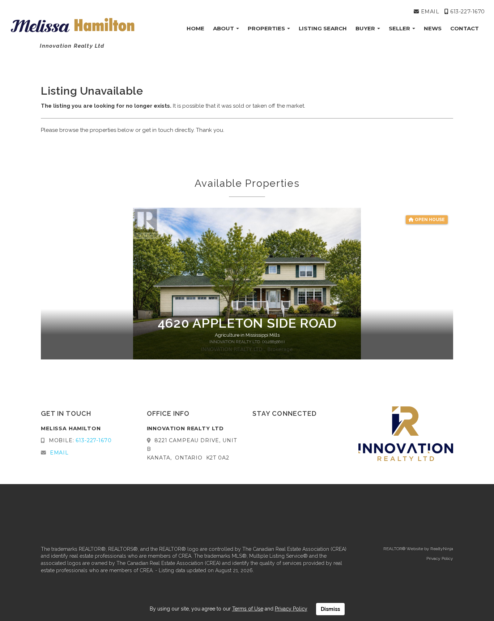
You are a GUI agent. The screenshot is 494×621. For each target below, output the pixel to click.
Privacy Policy (439, 558)
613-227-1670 (467, 11)
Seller (400, 28)
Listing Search (323, 28)
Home (195, 28)
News (433, 28)
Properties (267, 28)
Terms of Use (247, 609)
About (224, 28)
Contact (464, 28)
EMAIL (429, 11)
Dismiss (330, 609)
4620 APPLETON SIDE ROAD (247, 323)
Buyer (365, 28)
